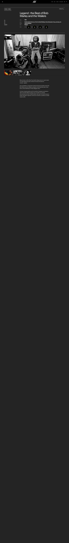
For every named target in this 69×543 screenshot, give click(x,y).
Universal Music (28, 23)
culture (57, 1)
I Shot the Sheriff (38, 22)
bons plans (61, 1)
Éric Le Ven (61, 8)
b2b (64, 1)
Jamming (57, 22)
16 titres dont (30, 22)
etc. (60, 22)
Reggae (9, 8)
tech (54, 1)
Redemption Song (51, 22)
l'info (52, 1)
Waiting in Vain (45, 22)
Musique (6, 8)
